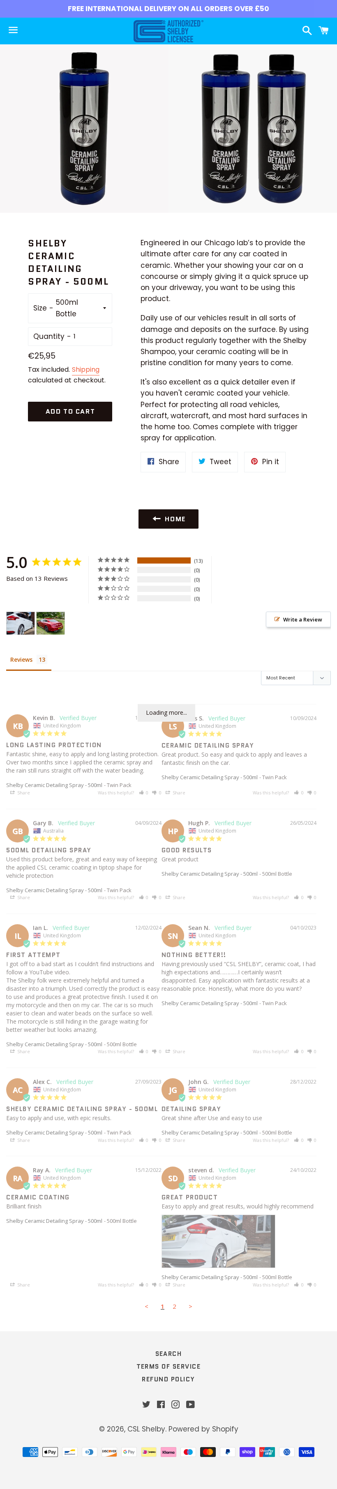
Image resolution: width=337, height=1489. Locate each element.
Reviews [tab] (21, 659)
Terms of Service (168, 1366)
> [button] (190, 1306)
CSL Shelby (146, 1429)
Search (168, 1353)
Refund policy (168, 1379)
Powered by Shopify (203, 1429)
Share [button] (23, 792)
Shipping (85, 369)
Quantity (49, 336)
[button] (143, 792)
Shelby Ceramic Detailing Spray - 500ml (54, 785)
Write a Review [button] (302, 619)
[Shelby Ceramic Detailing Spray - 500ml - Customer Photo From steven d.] (21, 623)
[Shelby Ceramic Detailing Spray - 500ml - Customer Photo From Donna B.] (51, 623)
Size (40, 308)
